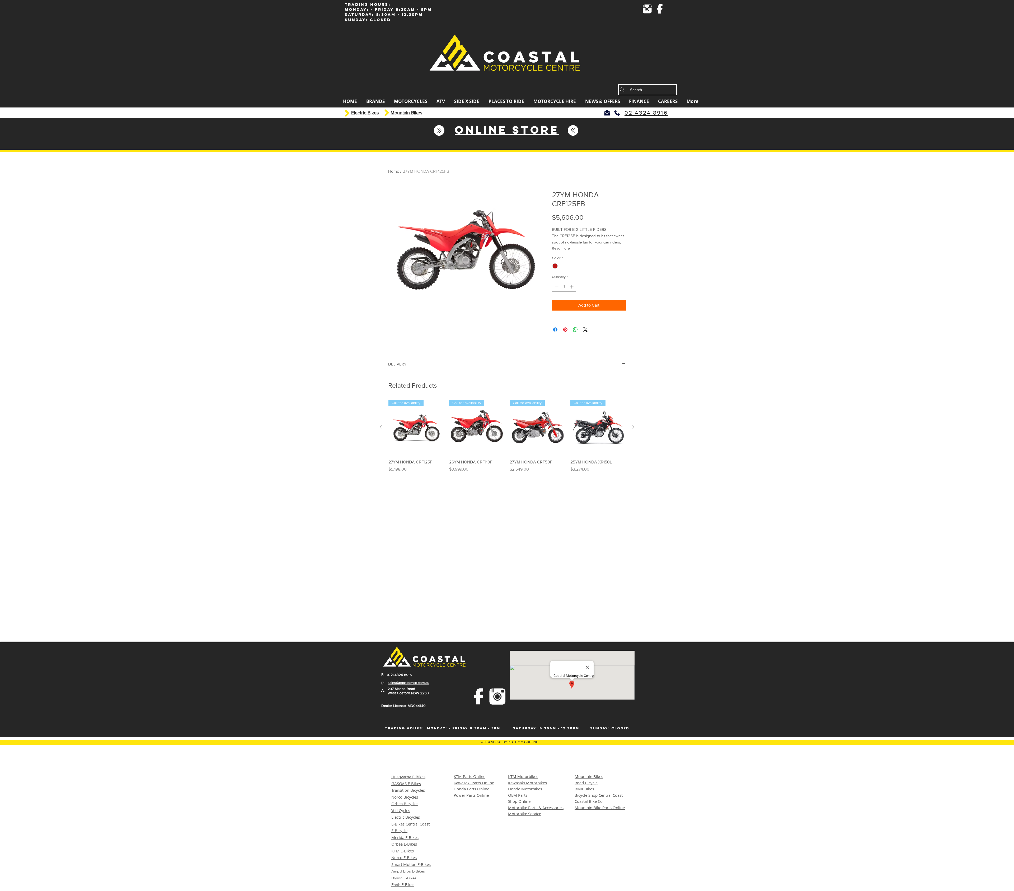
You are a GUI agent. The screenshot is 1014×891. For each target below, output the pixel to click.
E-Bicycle (399, 830)
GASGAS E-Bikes (406, 783)
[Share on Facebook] (555, 329)
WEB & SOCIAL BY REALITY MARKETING (509, 742)
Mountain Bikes (589, 776)
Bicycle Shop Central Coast (599, 795)
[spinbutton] (564, 286)
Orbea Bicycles (404, 803)
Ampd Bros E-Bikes (408, 871)
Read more (561, 248)
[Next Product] (633, 427)
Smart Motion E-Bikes (411, 864)
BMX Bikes (584, 788)
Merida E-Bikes (405, 837)
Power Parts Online (471, 795)
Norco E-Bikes (404, 857)
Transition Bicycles (408, 790)
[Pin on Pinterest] (565, 329)
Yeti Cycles (400, 810)
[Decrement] (556, 286)
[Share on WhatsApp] (575, 329)
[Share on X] (585, 329)
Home (393, 171)
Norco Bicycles (404, 797)
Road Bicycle (586, 782)
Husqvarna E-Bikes (408, 776)
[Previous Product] (381, 427)
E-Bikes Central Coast (410, 824)
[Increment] (572, 286)
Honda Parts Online (471, 788)
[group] (507, 436)
